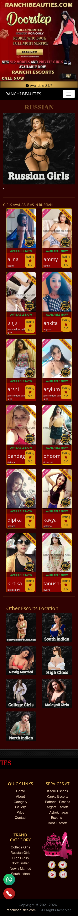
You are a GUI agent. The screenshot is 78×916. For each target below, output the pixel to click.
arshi (13, 389)
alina (13, 259)
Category (20, 801)
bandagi (16, 456)
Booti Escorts (57, 822)
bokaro (11, 526)
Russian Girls (20, 852)
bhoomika (52, 456)
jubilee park (13, 589)
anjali (13, 323)
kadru (10, 265)
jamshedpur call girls (16, 331)
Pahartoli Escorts (57, 801)
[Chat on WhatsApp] (9, 879)
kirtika (14, 583)
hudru (46, 589)
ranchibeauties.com (21, 910)
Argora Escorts (57, 807)
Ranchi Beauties (22, 94)
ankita (50, 323)
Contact (20, 817)
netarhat (47, 526)
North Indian (20, 863)
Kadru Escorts (57, 791)
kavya (50, 520)
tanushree (52, 583)
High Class (20, 857)
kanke (46, 265)
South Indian (20, 873)
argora (47, 329)
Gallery (20, 807)
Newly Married (20, 868)
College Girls (20, 847)
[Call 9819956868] (9, 893)
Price (20, 812)
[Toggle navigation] (69, 94)
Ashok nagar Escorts (58, 815)
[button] (52, 865)
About (20, 796)
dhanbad (48, 462)
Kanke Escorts (57, 796)
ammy (50, 259)
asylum (51, 389)
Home (20, 791)
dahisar (11, 462)
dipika (14, 520)
